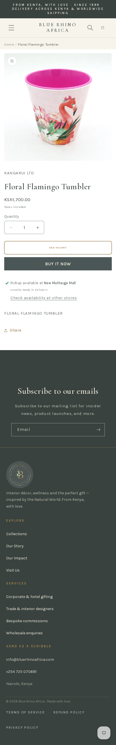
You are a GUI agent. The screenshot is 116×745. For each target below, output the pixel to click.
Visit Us (13, 570)
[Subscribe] (98, 429)
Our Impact (16, 558)
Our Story (15, 546)
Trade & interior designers (30, 608)
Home (9, 44)
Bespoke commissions (27, 621)
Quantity (11, 216)
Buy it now (58, 263)
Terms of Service (25, 712)
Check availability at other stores (43, 297)
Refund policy (69, 712)
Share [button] (15, 330)
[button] (11, 28)
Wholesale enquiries (24, 633)
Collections (16, 533)
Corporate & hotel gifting (29, 596)
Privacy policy (22, 728)
